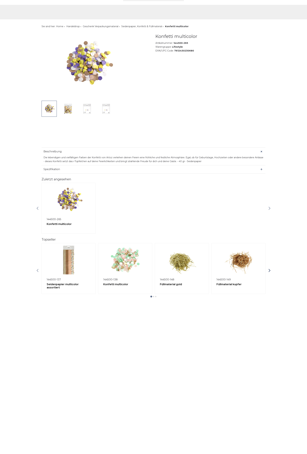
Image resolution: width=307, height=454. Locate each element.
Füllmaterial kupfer (229, 284)
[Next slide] (269, 208)
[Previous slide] (38, 208)
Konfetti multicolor (59, 224)
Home (59, 26)
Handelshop (73, 26)
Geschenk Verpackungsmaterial (100, 26)
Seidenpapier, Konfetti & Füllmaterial (141, 26)
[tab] (151, 296)
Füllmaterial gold (171, 284)
